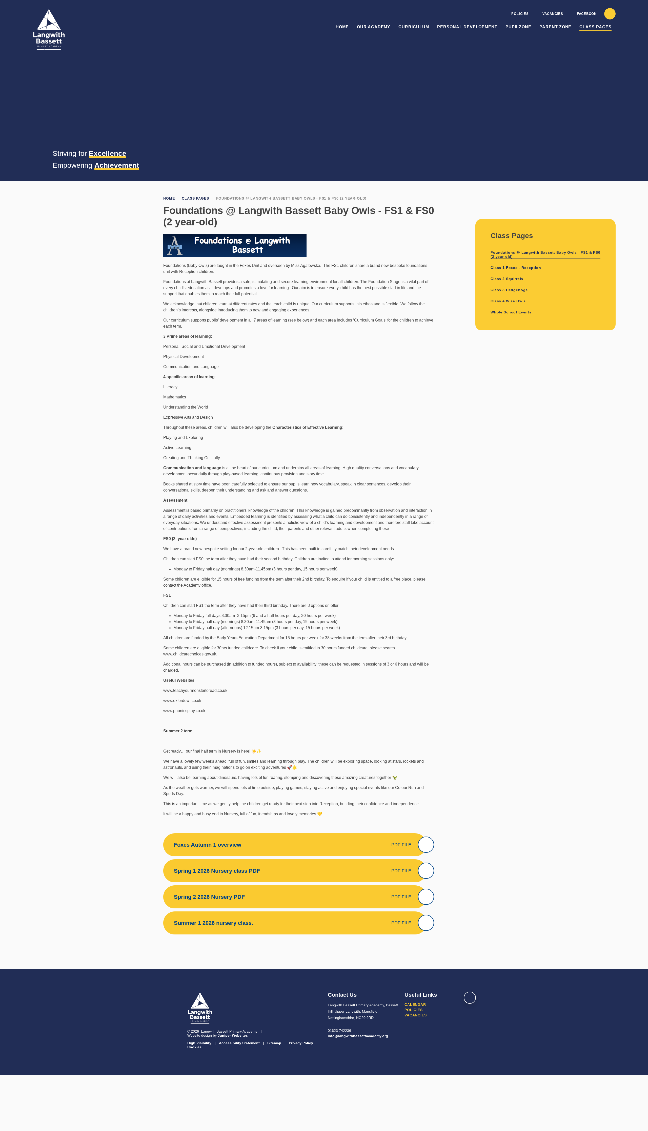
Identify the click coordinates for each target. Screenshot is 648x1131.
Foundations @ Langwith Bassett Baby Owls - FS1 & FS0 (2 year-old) (291, 198)
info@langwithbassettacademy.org (358, 1036)
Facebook (587, 14)
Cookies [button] (194, 1047)
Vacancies (552, 14)
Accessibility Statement (239, 1043)
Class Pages (195, 198)
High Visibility (199, 1043)
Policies (520, 14)
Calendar (415, 1004)
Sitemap (274, 1043)
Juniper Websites (233, 1035)
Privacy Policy (301, 1043)
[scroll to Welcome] (470, 998)
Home (169, 198)
